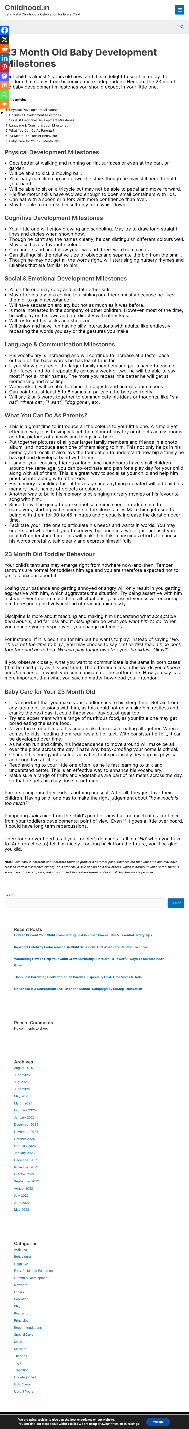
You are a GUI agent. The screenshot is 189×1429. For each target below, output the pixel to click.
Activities (21, 1249)
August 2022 (23, 1188)
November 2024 (26, 1132)
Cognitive (21, 1264)
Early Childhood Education (33, 1271)
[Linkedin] (4, 57)
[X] (4, 39)
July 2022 (21, 1195)
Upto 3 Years (23, 1391)
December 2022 (26, 1160)
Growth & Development (31, 1278)
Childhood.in (27, 7)
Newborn (20, 1285)
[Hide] (2, 113)
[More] (4, 104)
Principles (21, 1320)
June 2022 (22, 1203)
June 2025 (22, 1089)
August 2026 (23, 1068)
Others (19, 1292)
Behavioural (23, 1256)
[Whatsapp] (4, 94)
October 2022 (24, 1174)
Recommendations (28, 1327)
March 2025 (23, 1103)
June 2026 (22, 1075)
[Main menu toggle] (180, 10)
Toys (17, 1363)
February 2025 (25, 1110)
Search (10, 895)
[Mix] (4, 85)
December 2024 (26, 1124)
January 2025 (24, 1117)
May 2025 (21, 1096)
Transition (21, 1370)
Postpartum (22, 1313)
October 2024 (24, 1139)
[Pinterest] (4, 67)
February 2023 (25, 1146)
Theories (20, 1356)
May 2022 (21, 1209)
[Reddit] (4, 48)
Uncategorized (25, 1377)
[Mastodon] (4, 76)
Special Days (23, 1334)
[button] (182, 27)
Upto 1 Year (22, 1384)
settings (133, 1424)
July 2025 (21, 1082)
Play (17, 1306)
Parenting (21, 1299)
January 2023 (24, 1153)
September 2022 (26, 1181)
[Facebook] (4, 30)
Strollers (20, 1341)
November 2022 (26, 1167)
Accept (158, 1422)
